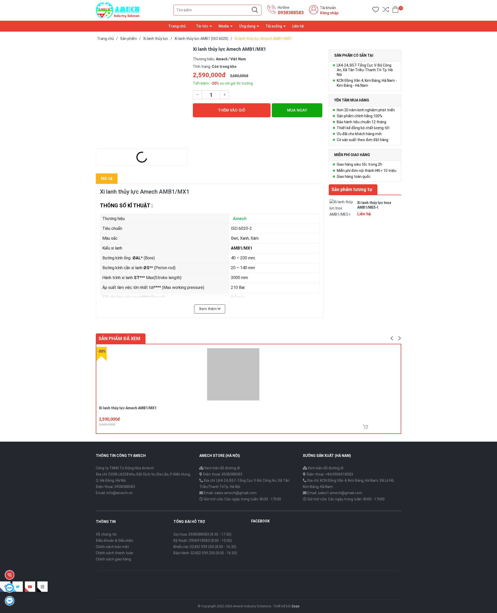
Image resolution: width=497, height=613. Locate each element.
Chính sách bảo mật (112, 547)
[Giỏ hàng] (395, 10)
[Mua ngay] (365, 427)
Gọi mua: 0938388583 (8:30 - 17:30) (202, 534)
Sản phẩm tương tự (351, 189)
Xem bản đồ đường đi (221, 468)
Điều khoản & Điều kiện (114, 540)
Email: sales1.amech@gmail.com (334, 493)
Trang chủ (177, 26)
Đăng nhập (329, 13)
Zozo (295, 606)
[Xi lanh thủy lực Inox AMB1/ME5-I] (342, 211)
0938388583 (291, 12)
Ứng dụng (247, 26)
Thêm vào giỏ (231, 110)
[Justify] (254, 10)
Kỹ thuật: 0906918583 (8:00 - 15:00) (202, 540)
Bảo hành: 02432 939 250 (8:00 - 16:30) (205, 553)
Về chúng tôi (106, 534)
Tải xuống (274, 26)
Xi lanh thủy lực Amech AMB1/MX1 (128, 408)
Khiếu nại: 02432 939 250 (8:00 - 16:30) (204, 547)
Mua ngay (297, 110)
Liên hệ (298, 26)
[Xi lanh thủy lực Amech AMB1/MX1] (142, 96)
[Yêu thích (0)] (375, 10)
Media (223, 26)
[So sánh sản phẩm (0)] (385, 10)
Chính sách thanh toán (114, 553)
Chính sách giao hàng (113, 559)
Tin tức (202, 26)
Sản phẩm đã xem (119, 338)
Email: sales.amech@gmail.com (230, 493)
